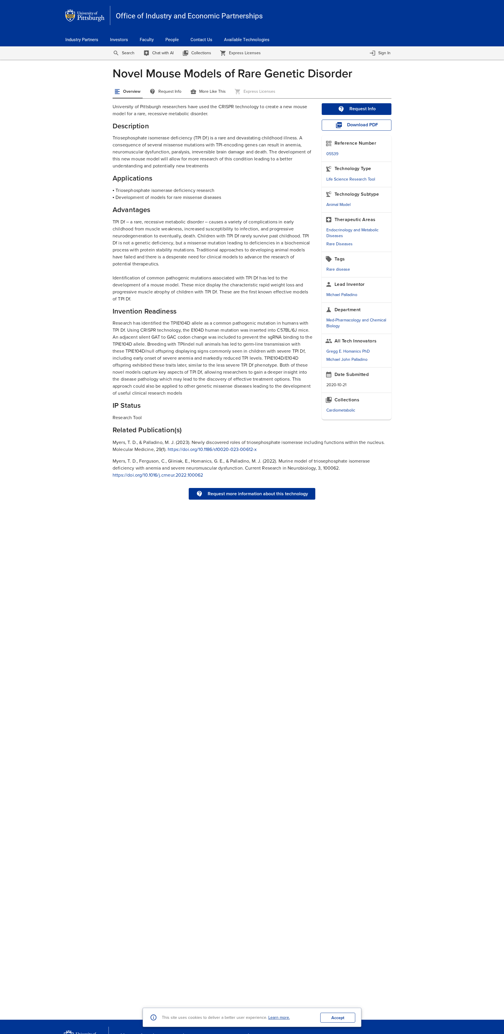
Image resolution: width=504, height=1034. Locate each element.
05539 (332, 154)
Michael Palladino (341, 295)
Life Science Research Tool (350, 179)
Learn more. (279, 1017)
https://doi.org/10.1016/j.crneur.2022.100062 (158, 475)
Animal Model (338, 205)
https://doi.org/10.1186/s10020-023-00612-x (212, 449)
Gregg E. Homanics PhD (348, 351)
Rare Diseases (339, 244)
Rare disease (338, 269)
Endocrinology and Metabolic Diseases (352, 233)
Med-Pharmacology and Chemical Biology (356, 323)
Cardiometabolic (340, 410)
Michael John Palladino (347, 359)
